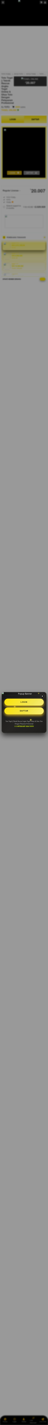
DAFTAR (24, 711)
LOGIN (24, 702)
